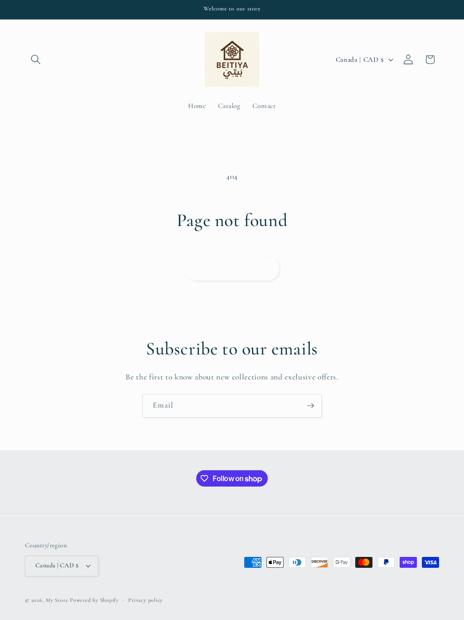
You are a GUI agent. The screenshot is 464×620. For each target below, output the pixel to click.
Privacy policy (145, 600)
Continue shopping (232, 268)
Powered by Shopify (94, 600)
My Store (57, 600)
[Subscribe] (310, 406)
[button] (36, 59)
